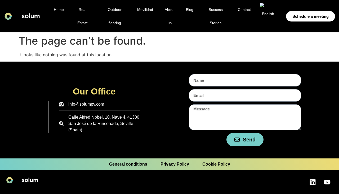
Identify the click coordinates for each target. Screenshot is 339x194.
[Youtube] (327, 182)
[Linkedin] (312, 182)
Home (59, 9)
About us (170, 16)
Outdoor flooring (115, 16)
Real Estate (82, 16)
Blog (189, 9)
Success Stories (216, 16)
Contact (244, 9)
